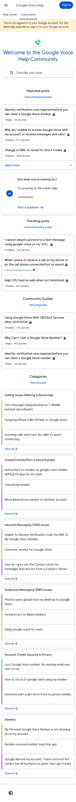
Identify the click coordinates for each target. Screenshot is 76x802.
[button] (5, 5)
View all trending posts (38, 227)
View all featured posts (38, 97)
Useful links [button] (12, 165)
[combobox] (38, 72)
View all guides (38, 304)
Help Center (10, 14)
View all (9, 448)
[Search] (11, 72)
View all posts (38, 382)
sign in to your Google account (50, 26)
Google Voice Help (30, 5)
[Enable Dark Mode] (10, 793)
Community (28, 14)
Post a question (28, 207)
